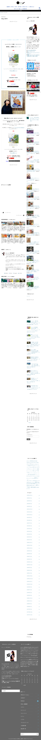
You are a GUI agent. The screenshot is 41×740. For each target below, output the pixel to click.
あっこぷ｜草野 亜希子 (10, 253)
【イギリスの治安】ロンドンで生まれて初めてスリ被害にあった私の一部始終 (33, 198)
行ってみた (32, 664)
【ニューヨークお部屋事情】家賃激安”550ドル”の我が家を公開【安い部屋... (33, 170)
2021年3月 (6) (29, 534)
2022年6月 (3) (29, 503)
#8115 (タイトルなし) (25, 694)
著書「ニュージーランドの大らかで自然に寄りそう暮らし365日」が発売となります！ (32, 337)
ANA (21, 647)
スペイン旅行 (36, 469)
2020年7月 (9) (29, 556)
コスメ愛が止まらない (31, 6)
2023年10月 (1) (29, 495)
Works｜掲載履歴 (24, 704)
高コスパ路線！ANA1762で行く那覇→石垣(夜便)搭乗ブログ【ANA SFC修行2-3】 (33, 352)
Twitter (11, 273)
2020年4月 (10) (29, 564)
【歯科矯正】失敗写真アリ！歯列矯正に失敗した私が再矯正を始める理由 (33, 234)
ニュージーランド (26, 653)
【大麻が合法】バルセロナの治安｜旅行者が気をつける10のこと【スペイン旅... (33, 287)
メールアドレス (29, 434)
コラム (31, 467)
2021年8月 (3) (29, 520)
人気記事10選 (23, 725)
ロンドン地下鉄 (32, 480)
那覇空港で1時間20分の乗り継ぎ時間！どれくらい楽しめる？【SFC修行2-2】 (32, 359)
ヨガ (38, 476)
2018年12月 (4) (29, 598)
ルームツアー (29, 478)
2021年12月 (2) (29, 509)
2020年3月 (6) (29, 567)
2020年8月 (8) (29, 553)
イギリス (35, 462)
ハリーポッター (29, 655)
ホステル (36, 476)
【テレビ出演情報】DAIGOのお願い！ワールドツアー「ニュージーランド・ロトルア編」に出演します (32, 329)
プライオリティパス (30, 476)
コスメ (37, 465)
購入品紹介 (33, 487)
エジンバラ (27, 648)
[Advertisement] (13, 30)
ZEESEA (28, 462)
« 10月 (29, 422)
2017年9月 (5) (29, 609)
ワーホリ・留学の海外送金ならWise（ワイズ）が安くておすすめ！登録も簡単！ (32, 323)
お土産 (31, 462)
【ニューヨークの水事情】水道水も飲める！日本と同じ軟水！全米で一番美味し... (33, 270)
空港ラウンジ (36, 483)
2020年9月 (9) (29, 550)
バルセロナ (32, 474)
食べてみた (27, 666)
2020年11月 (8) (29, 545)
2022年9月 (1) (29, 500)
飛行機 (37, 487)
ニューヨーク (33, 653)
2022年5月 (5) (29, 506)
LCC (23, 647)
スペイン (31, 469)
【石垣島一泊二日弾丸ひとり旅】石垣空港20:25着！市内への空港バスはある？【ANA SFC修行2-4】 (32, 344)
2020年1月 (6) (29, 573)
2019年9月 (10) (29, 584)
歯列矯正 (23, 663)
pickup (32, 460)
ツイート (28, 296)
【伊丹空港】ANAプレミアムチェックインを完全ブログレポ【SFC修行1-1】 (32, 387)
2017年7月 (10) (29, 614)
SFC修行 (29, 647)
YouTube (20, 273)
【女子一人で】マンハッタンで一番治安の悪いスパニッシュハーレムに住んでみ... (33, 179)
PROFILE (12, 6)
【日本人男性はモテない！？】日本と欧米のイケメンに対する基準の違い (33, 190)
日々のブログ (32, 482)
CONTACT (16, 6)
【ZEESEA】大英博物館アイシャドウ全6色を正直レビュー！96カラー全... (33, 152)
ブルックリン (24, 657)
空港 (31, 483)
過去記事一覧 (8, 6)
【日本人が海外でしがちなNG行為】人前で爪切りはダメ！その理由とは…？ (33, 161)
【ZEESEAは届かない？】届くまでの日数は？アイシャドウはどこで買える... (33, 252)
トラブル (22, 719)
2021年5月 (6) (29, 528)
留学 (29, 483)
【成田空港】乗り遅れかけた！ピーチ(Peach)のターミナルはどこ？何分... (33, 143)
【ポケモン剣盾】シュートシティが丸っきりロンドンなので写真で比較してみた (33, 278)
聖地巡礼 (31, 485)
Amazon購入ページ (13, 70)
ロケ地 (33, 478)
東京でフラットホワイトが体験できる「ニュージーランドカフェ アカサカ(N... (33, 225)
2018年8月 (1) (29, 606)
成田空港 (29, 661)
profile (21, 10)
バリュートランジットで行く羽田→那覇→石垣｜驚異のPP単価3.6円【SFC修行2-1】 (32, 366)
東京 (36, 482)
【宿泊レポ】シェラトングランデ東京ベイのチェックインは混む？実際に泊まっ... (33, 261)
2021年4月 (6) (29, 531)
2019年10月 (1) (29, 581)
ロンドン (33, 659)
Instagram (15, 273)
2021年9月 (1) (29, 517)
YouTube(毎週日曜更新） (10, 267)
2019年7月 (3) (29, 589)
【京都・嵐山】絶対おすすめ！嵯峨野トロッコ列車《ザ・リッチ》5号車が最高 (33, 216)
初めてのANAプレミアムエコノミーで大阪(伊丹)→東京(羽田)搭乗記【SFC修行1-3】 (32, 373)
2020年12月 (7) (29, 542)
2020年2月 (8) (29, 570)
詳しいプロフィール (18, 267)
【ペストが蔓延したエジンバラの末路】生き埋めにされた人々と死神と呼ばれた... (33, 243)
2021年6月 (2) (29, 525)
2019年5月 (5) (29, 595)
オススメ (33, 464)
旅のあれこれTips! (25, 6)
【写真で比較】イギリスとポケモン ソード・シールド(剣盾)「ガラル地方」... (33, 134)
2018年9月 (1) (29, 603)
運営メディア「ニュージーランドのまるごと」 (13, 268)
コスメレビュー (33, 650)
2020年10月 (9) (29, 548)
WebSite (6, 273)
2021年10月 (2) (29, 514)
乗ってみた (37, 480)
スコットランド (25, 652)
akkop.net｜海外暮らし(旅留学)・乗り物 (20, 738)
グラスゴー (33, 465)
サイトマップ (23, 710)
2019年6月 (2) (29, 592)
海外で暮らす (20, 6)
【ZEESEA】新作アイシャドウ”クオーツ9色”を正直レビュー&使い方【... (33, 207)
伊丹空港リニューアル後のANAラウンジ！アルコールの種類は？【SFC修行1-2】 (32, 380)
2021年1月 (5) (29, 539)
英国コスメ (34, 485)
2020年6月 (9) (29, 559)
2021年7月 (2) (29, 523)
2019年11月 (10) (30, 578)
